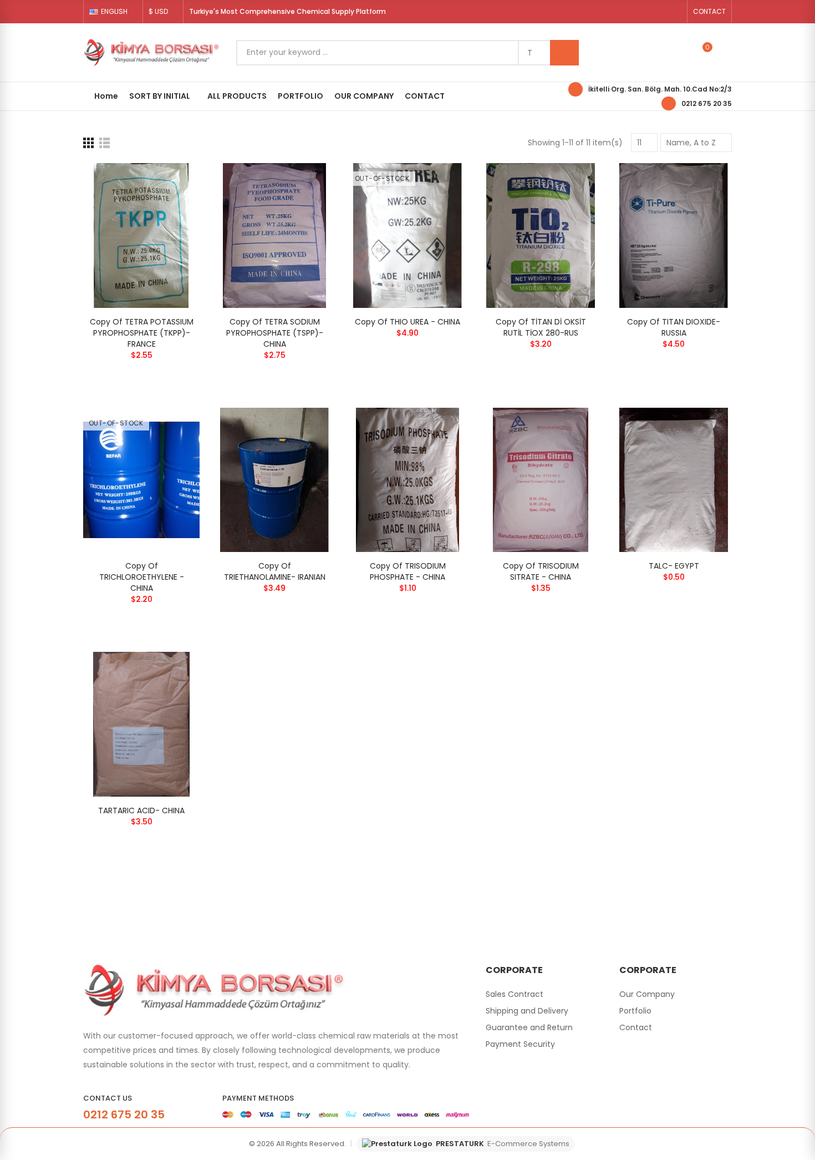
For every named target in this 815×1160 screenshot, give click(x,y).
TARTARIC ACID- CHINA (141, 810)
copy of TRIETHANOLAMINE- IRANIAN (274, 571)
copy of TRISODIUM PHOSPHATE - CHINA (408, 571)
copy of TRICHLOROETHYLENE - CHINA (141, 577)
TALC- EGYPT (674, 565)
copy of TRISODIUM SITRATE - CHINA (541, 571)
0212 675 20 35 (706, 103)
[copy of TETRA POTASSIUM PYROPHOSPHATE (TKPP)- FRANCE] (141, 235)
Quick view (172, 182)
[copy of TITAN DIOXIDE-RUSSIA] (673, 235)
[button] (709, 11)
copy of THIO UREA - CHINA (407, 321)
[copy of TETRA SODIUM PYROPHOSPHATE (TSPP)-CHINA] (274, 235)
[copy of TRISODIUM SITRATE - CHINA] (540, 480)
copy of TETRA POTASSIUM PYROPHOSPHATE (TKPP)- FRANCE (141, 332)
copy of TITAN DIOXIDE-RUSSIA (673, 327)
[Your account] (726, 53)
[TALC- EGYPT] (673, 480)
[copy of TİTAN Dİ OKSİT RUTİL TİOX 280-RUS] (540, 235)
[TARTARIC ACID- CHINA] (141, 724)
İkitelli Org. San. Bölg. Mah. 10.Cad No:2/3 (660, 89)
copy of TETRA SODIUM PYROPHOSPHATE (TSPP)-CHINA (274, 332)
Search (564, 52)
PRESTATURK (502, 1143)
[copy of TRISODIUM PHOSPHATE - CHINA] (407, 480)
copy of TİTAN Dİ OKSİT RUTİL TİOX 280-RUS (541, 327)
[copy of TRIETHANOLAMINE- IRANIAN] (274, 480)
